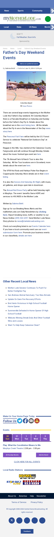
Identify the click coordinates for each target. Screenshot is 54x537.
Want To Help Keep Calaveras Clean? (24, 325)
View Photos (27, 106)
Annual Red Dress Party (17, 190)
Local (6, 27)
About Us (12, 496)
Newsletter (41, 496)
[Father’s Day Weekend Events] (26, 100)
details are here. (25, 235)
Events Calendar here (41, 226)
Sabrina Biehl (17, 203)
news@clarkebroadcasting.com (30, 221)
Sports (21, 11)
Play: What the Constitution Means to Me (22, 445)
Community (37, 11)
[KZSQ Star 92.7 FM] (12, 481)
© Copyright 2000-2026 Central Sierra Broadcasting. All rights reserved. (27, 510)
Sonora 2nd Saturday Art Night (27, 182)
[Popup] (48, 19)
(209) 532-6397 (21, 218)
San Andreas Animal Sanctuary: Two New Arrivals (29, 295)
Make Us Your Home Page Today (19, 416)
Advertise (23, 496)
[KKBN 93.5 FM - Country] (31, 481)
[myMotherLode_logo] (22, 19)
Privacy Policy (37, 502)
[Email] (35, 520)
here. (39, 154)
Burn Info (32, 37)
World (47, 27)
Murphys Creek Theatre (13, 448)
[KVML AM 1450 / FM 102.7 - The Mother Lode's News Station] (27, 475)
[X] (12, 520)
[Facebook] (19, 520)
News (6, 11)
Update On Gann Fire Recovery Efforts (24, 299)
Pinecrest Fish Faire (15, 136)
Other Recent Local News (19, 281)
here (28, 165)
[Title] (42, 520)
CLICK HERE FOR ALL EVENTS (27, 462)
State (19, 27)
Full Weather (22, 37)
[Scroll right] (52, 11)
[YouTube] (27, 520)
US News (33, 27)
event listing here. (27, 125)
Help (32, 496)
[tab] (7, 437)
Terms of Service (19, 502)
